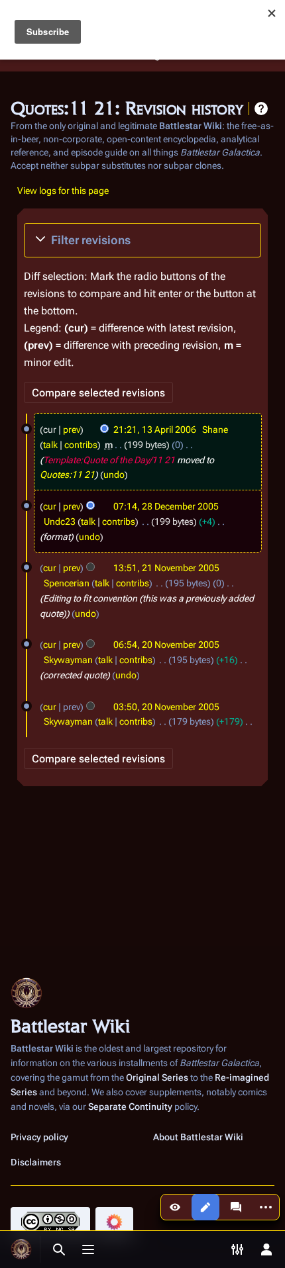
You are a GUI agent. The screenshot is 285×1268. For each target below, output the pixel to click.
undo (114, 474)
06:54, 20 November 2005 (166, 644)
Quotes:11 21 (67, 474)
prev (71, 429)
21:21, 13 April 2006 (154, 429)
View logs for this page (63, 190)
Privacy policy (39, 1137)
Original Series (157, 1077)
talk (50, 444)
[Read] (175, 1207)
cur (49, 506)
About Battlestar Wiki (198, 1137)
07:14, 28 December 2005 (166, 506)
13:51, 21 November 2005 (166, 568)
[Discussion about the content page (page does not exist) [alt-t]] (236, 1207)
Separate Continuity (130, 1106)
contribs (80, 444)
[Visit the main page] (21, 1249)
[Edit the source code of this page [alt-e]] (205, 1207)
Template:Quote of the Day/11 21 (109, 460)
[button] (142, 240)
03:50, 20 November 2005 (166, 707)
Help (261, 108)
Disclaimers (36, 1162)
